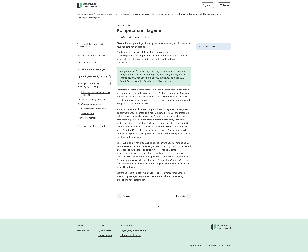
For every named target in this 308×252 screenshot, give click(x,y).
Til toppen (152, 207)
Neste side (180, 196)
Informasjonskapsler (130, 235)
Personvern (126, 225)
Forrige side (127, 196)
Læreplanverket (104, 14)
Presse (101, 225)
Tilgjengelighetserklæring (133, 230)
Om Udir (81, 225)
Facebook (198, 245)
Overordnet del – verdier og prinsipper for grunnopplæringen (144, 14)
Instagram (226, 245)
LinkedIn (212, 245)
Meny (226, 5)
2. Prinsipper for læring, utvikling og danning (197, 14)
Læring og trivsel (85, 14)
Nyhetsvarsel (104, 230)
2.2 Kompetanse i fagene (88, 17)
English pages (105, 235)
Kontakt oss (83, 230)
